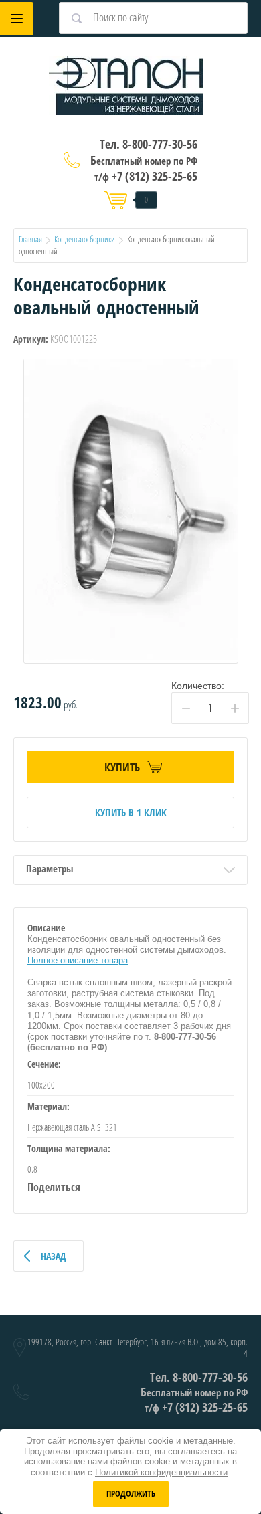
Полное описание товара (77, 960)
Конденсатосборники (84, 239)
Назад (53, 1256)
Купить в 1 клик (131, 812)
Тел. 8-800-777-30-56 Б (143, 152)
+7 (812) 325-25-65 (145, 176)
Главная (30, 239)
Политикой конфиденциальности (161, 1472)
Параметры (49, 868)
